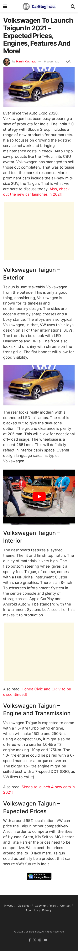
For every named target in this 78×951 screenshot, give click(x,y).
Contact (65, 905)
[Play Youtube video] (39, 497)
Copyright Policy (45, 905)
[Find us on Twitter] (34, 940)
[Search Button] (73, 6)
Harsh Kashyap (26, 61)
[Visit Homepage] (39, 6)
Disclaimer (24, 905)
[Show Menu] (5, 6)
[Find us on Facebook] (30, 940)
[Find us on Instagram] (39, 940)
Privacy (8, 905)
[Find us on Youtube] (45, 940)
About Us (32, 910)
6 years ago (51, 61)
